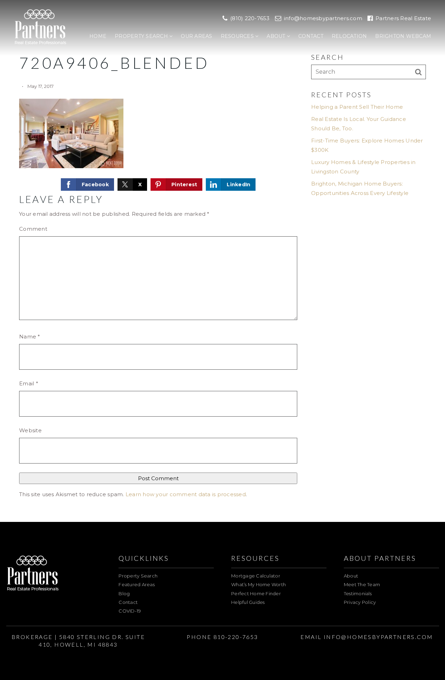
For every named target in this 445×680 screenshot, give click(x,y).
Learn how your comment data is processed (186, 494)
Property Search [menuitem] (142, 36)
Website (30, 430)
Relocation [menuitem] (349, 36)
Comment (33, 229)
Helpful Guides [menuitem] (248, 602)
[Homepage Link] (40, 27)
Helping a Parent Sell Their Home (357, 107)
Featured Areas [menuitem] (137, 584)
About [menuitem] (277, 36)
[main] (222, 261)
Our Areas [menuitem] (196, 36)
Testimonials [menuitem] (358, 593)
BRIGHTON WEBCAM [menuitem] (403, 36)
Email (28, 383)
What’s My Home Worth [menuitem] (258, 584)
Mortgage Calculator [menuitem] (255, 576)
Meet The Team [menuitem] (362, 584)
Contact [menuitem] (310, 36)
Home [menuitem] (97, 36)
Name (29, 336)
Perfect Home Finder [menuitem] (256, 593)
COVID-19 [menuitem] (130, 611)
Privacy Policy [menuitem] (360, 602)
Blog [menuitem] (124, 593)
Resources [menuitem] (238, 36)
